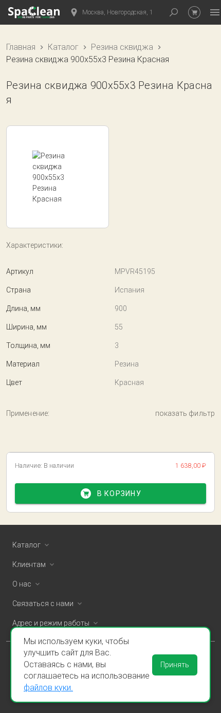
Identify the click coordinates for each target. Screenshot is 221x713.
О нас (21, 584)
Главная (20, 47)
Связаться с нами (42, 603)
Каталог (63, 47)
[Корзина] (194, 12)
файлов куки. (48, 687)
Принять (174, 665)
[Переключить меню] (215, 12)
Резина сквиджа (122, 47)
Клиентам (29, 564)
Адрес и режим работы (50, 623)
